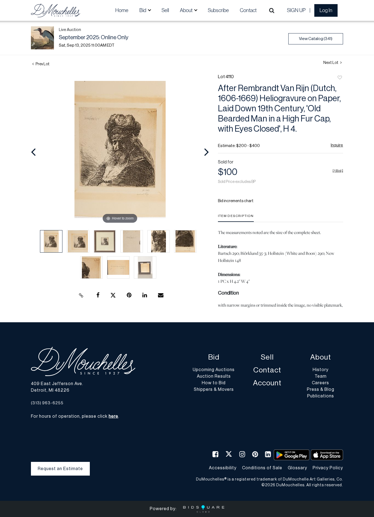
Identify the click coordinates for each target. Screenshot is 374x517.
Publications (320, 396)
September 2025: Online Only (93, 37)
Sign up (296, 10)
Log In (326, 10)
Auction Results (214, 376)
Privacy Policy (328, 468)
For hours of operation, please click (74, 416)
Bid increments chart (236, 201)
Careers (320, 383)
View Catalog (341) (315, 39)
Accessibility (223, 468)
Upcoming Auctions (214, 370)
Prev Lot (42, 64)
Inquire (337, 145)
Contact (248, 10)
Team (321, 376)
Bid (213, 357)
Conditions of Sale (262, 468)
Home (121, 10)
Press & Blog (320, 389)
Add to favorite (339, 78)
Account (267, 383)
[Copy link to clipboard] (81, 295)
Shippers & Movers (214, 389)
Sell (165, 10)
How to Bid (214, 383)
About (320, 357)
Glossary (297, 468)
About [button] (186, 10)
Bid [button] (143, 10)
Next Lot (331, 63)
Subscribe (218, 10)
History (321, 370)
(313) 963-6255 (47, 403)
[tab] (236, 218)
